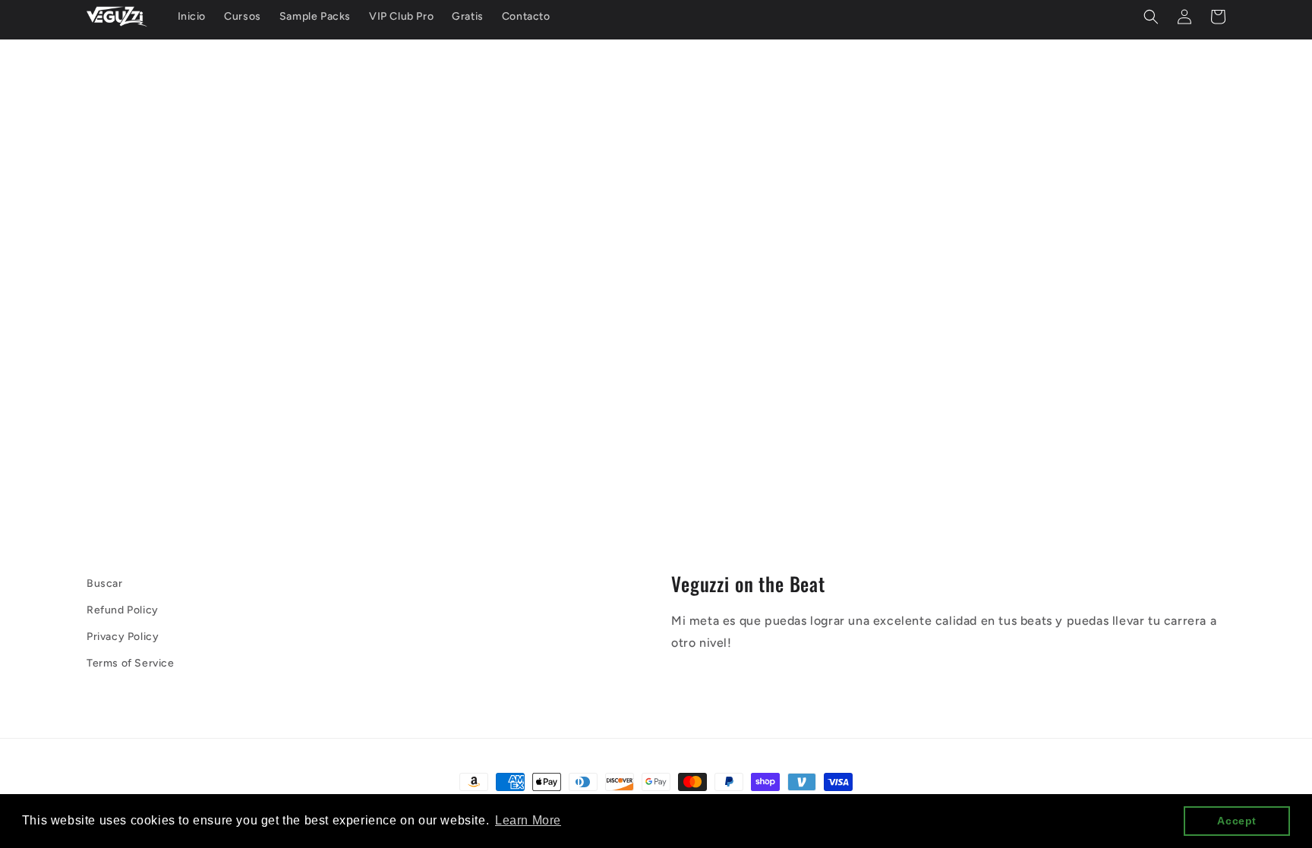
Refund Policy (123, 610)
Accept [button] (1237, 821)
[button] (1151, 16)
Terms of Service (131, 663)
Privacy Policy (123, 636)
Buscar (105, 583)
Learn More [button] (528, 820)
